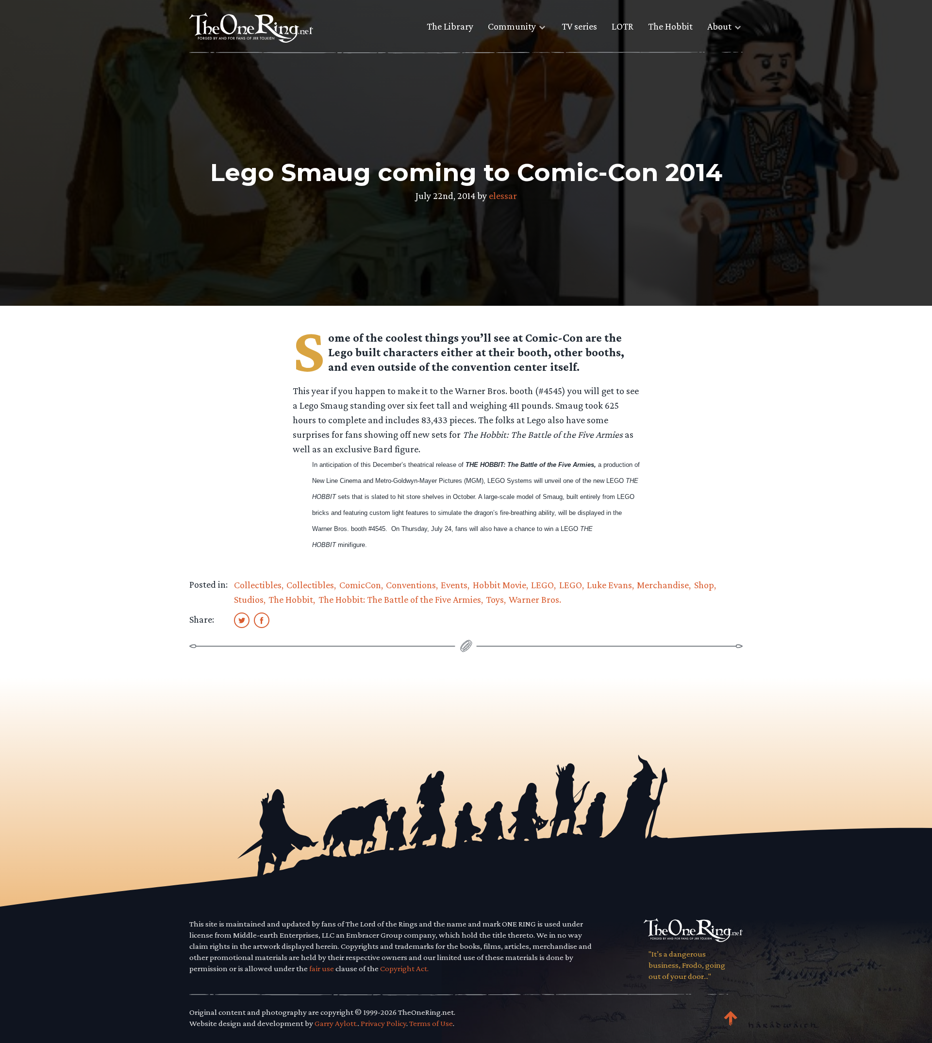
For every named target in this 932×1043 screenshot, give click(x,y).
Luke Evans (609, 584)
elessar (503, 195)
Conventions (411, 584)
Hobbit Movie (499, 584)
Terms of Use (431, 1023)
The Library (450, 26)
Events (454, 584)
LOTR (622, 26)
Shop (704, 584)
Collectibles (258, 584)
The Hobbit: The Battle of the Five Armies (399, 599)
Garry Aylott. (336, 1023)
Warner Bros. (535, 599)
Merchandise (663, 584)
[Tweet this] (242, 620)
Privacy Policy (383, 1023)
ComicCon (360, 584)
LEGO (542, 584)
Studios (249, 599)
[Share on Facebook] (261, 620)
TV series (579, 26)
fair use (321, 968)
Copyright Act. (404, 968)
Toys (495, 599)
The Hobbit (670, 26)
